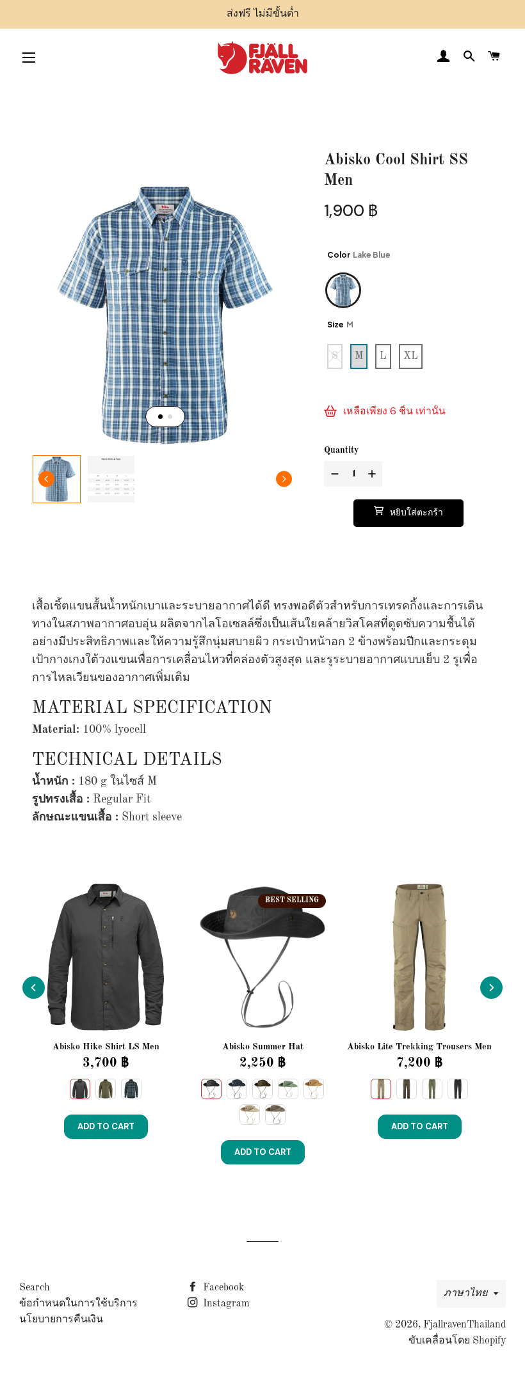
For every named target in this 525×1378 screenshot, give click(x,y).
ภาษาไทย (465, 1293)
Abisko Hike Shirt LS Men (105, 1046)
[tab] (160, 416)
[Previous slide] (33, 987)
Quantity (341, 450)
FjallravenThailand (464, 1325)
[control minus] (333, 474)
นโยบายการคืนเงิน (61, 1320)
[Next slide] (284, 479)
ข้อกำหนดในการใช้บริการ (78, 1304)
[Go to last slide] (46, 479)
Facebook (222, 1288)
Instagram (225, 1304)
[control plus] (373, 474)
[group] (57, 479)
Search (34, 1288)
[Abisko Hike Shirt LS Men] (105, 957)
